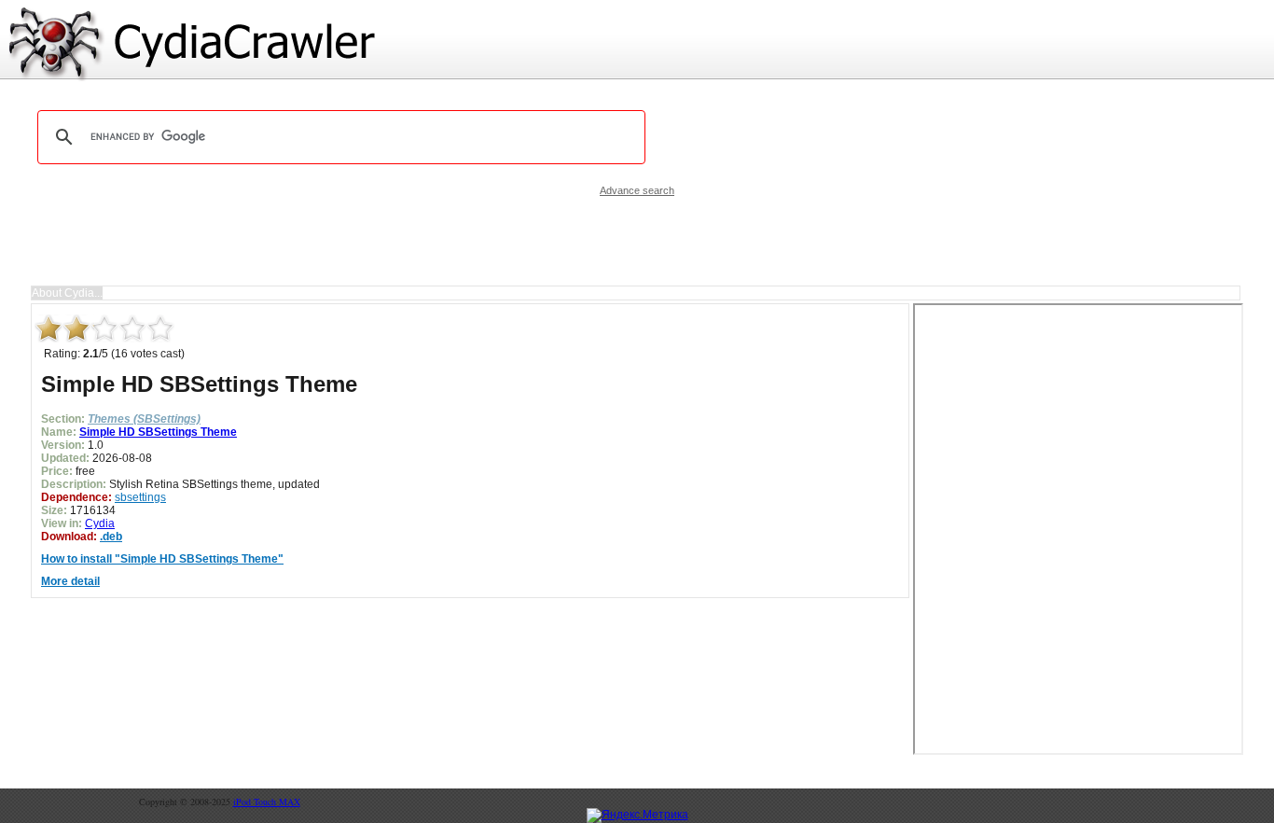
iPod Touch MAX (266, 801)
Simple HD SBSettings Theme (158, 432)
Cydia (100, 523)
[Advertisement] (637, 241)
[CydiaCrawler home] (637, 40)
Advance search (637, 190)
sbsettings (140, 497)
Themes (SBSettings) (144, 418)
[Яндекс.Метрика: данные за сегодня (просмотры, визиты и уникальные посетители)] (637, 815)
